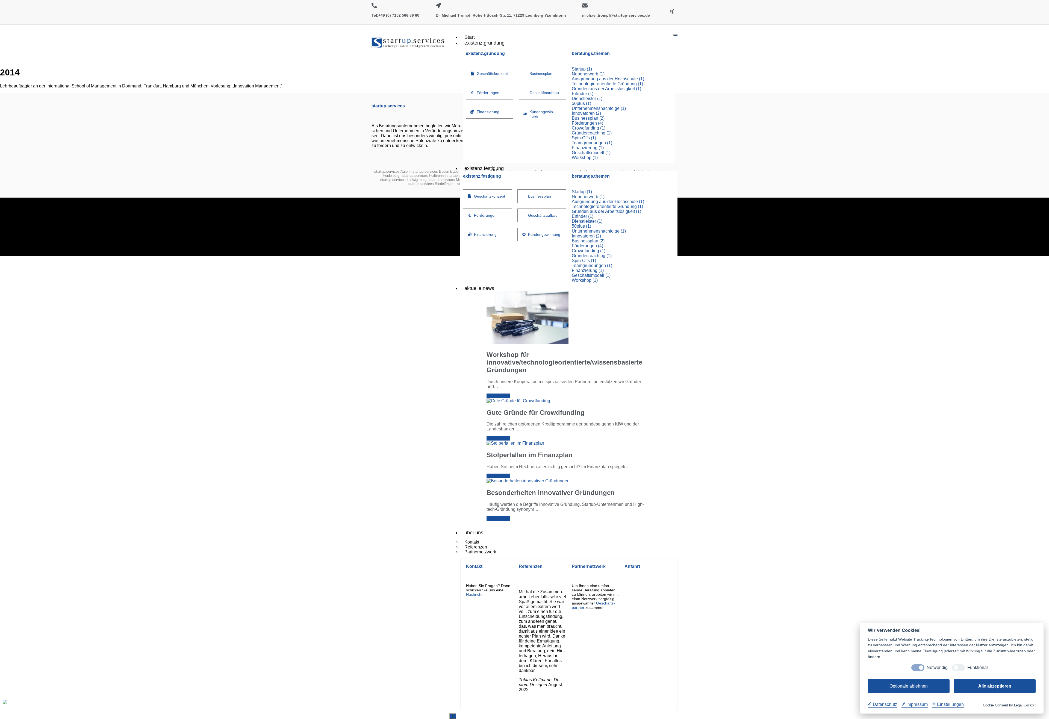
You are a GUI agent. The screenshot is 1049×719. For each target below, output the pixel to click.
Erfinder (582, 93)
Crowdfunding (588, 128)
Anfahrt (632, 566)
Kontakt (474, 566)
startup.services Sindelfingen (431, 184)
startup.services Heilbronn (423, 176)
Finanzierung (588, 147)
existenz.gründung (484, 43)
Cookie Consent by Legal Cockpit (1009, 705)
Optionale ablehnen (908, 686)
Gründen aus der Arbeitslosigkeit (606, 88)
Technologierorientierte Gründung (607, 83)
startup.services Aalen (391, 171)
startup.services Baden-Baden (436, 171)
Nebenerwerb (588, 74)
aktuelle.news (479, 288)
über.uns (473, 532)
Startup (582, 69)
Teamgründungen (592, 142)
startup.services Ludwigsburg (403, 180)
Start (469, 37)
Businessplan (588, 118)
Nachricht (474, 594)
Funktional (977, 667)
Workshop (585, 157)
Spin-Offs (584, 138)
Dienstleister (587, 98)
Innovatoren (586, 113)
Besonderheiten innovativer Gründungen (551, 492)
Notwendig (937, 667)
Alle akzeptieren (994, 686)
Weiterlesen (498, 396)
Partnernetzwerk (480, 552)
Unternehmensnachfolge (599, 108)
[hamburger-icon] (675, 35)
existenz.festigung (484, 168)
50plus (581, 103)
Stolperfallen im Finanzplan (530, 455)
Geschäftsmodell (591, 152)
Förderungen (587, 123)
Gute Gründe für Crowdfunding (536, 412)
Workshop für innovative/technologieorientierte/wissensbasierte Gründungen (564, 362)
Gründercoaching (592, 133)
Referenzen (531, 566)
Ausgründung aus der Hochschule (608, 79)
